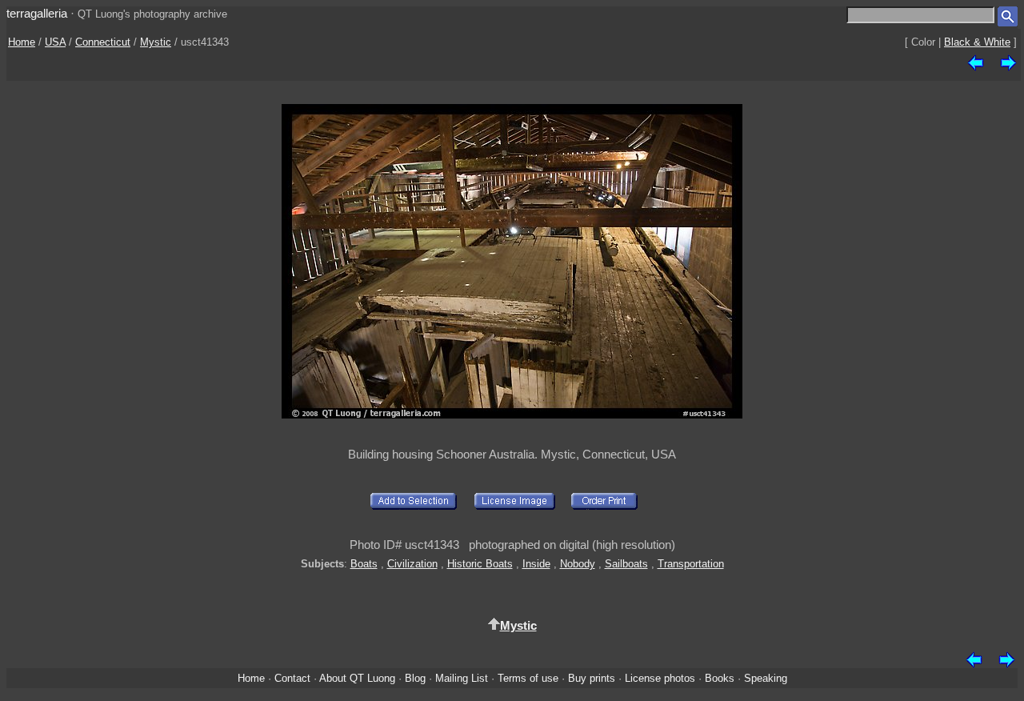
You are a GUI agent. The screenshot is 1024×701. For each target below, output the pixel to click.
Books (719, 678)
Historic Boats (480, 564)
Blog (415, 678)
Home (21, 42)
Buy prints (591, 678)
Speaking (765, 678)
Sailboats (626, 564)
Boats (364, 564)
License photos (660, 678)
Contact (292, 678)
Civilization (412, 564)
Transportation (691, 564)
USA (55, 42)
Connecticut (102, 42)
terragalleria (36, 13)
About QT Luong (357, 678)
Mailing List (461, 678)
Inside (536, 564)
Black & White (977, 42)
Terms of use (528, 678)
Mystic (155, 42)
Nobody (577, 564)
